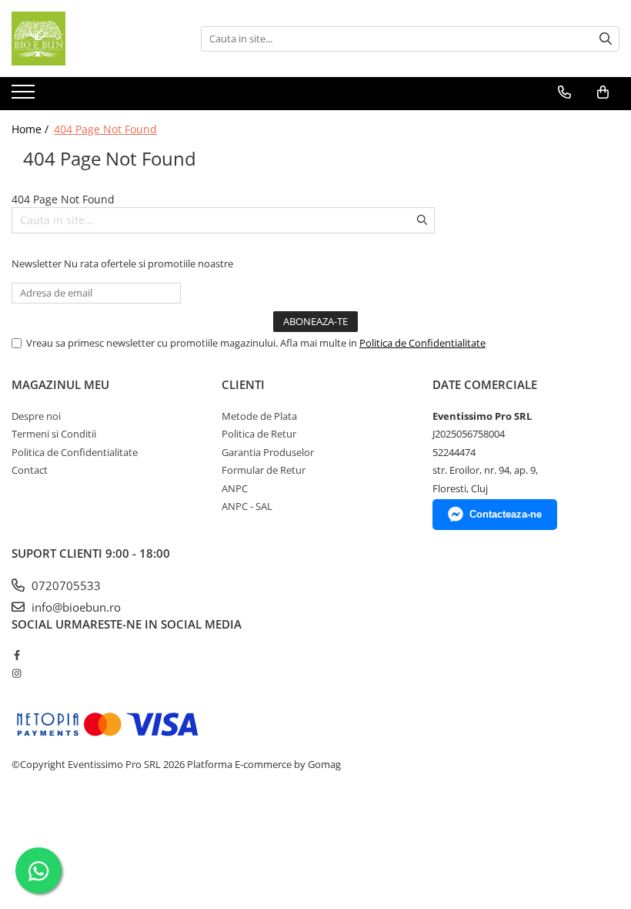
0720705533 (64, 585)
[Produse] (25, 96)
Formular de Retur (263, 470)
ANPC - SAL (247, 506)
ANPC (235, 488)
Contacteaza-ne (505, 514)
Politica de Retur (259, 434)
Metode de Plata (259, 416)
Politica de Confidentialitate (422, 343)
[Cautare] (605, 39)
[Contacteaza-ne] (564, 92)
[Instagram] (17, 673)
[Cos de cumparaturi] (602, 92)
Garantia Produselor (268, 452)
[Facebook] (17, 655)
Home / (32, 129)
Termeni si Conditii (54, 434)
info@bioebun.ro (74, 607)
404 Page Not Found (105, 129)
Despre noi (36, 416)
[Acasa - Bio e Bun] (88, 38)
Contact (30, 470)
